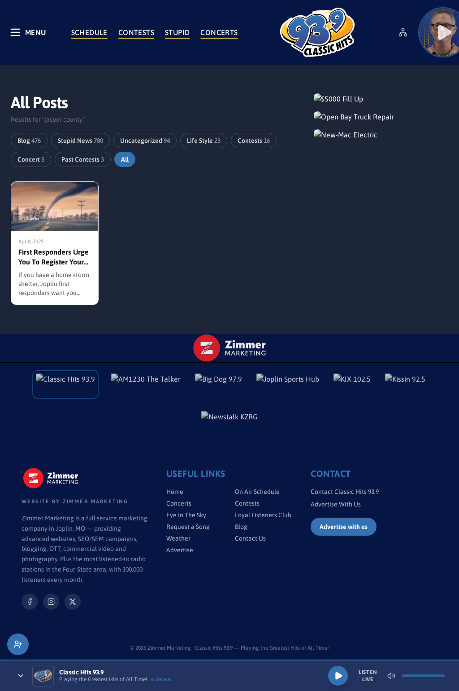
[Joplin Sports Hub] (287, 384)
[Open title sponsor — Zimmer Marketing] (229, 348)
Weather (178, 538)
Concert (30, 159)
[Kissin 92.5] (405, 384)
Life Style (204, 140)
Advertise (179, 550)
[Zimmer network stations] (403, 32)
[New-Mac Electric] (381, 134)
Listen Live (368, 675)
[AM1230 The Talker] (146, 384)
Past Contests (82, 159)
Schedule (89, 32)
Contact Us (250, 538)
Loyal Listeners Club (263, 515)
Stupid (177, 32)
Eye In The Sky (186, 515)
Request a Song (188, 526)
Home (174, 491)
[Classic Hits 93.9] (317, 32)
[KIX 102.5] (352, 384)
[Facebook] (30, 602)
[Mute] (391, 675)
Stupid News (80, 140)
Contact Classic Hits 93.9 (345, 491)
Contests (136, 32)
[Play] (338, 676)
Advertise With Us (336, 504)
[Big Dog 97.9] (218, 384)
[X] (73, 602)
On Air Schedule (257, 491)
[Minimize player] (20, 675)
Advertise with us (344, 526)
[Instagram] (51, 602)
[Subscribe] (18, 644)
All (125, 159)
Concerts (219, 32)
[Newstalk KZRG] (229, 422)
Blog (29, 140)
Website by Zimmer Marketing (75, 501)
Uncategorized (145, 140)
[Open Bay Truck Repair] (381, 116)
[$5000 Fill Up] (381, 98)
